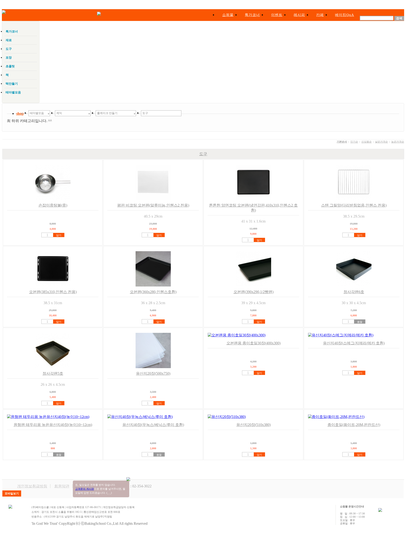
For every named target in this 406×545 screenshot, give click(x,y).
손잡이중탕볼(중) (53, 205)
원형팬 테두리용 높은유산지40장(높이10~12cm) (53, 425)
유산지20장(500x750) (153, 373)
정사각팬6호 (354, 292)
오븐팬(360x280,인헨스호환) (153, 292)
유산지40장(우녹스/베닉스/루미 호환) (153, 425)
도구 (203, 154)
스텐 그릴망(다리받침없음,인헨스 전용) (353, 205)
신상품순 (366, 141)
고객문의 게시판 (84, 488)
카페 (320, 15)
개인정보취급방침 (32, 486)
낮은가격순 (381, 141)
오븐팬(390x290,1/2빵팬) (253, 292)
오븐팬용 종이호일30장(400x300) (253, 343)
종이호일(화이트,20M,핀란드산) (354, 425)
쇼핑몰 (228, 15)
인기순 (354, 141)
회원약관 (61, 486)
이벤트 (276, 15)
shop (20, 113)
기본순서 (342, 141)
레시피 (299, 15)
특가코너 (252, 15)
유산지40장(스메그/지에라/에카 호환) (354, 343)
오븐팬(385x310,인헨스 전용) (53, 292)
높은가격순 (397, 141)
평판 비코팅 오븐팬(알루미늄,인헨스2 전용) (153, 205)
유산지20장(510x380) (253, 425)
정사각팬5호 (53, 373)
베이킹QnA (344, 15)
